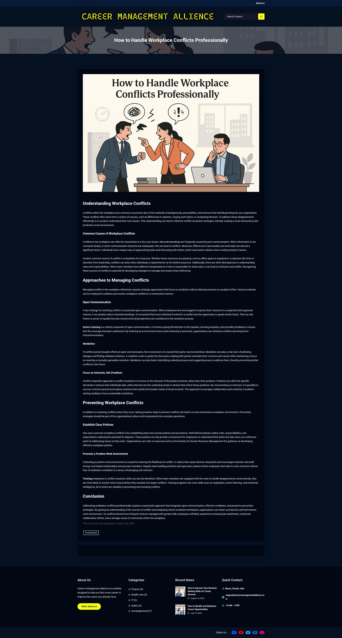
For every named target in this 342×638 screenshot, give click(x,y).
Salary (134, 605)
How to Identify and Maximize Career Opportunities (202, 608)
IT (132, 600)
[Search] (261, 16)
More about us (89, 606)
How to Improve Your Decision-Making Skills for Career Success (202, 591)
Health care (137, 594)
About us (260, 3)
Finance (135, 589)
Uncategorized (91, 533)
